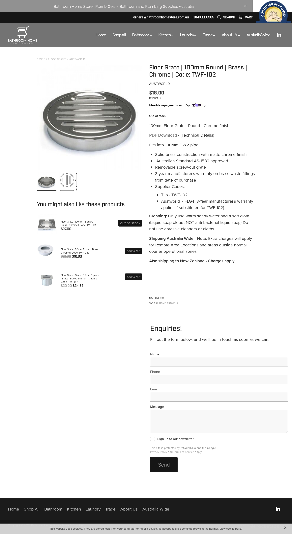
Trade (208, 34)
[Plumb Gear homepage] (35, 35)
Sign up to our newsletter (175, 439)
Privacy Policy (158, 452)
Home (101, 34)
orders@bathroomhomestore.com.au (161, 17)
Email (154, 389)
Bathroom (141, 34)
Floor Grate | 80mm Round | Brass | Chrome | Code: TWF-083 (80, 250)
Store (41, 59)
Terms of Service (183, 452)
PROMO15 (172, 303)
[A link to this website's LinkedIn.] (279, 35)
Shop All (119, 34)
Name (154, 354)
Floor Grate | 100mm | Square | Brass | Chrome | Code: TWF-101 (78, 223)
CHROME (161, 303)
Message (157, 407)
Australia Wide (258, 34)
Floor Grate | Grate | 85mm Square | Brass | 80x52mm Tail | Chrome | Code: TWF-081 (80, 278)
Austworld (77, 59)
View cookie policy (230, 528)
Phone (155, 372)
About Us (230, 34)
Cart (248, 17)
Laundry (187, 34)
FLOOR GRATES (57, 59)
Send (164, 464)
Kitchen (164, 34)
